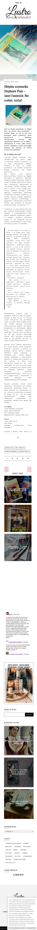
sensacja (8, 859)
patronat (23, 849)
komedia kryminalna (11, 451)
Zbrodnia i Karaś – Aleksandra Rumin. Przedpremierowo (17, 547)
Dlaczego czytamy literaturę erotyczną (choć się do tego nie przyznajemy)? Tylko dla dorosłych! (19, 740)
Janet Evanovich (20, 447)
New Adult (8, 846)
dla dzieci (8, 853)
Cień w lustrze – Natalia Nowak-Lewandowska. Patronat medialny (19, 666)
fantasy (17, 853)
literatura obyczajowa (13, 843)
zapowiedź (8, 856)
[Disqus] (18, 588)
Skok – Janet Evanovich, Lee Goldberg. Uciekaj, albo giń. (18, 489)
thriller (8, 849)
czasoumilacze (10, 862)
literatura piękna (20, 859)
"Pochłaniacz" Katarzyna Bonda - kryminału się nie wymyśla (18, 803)
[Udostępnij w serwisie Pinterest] (28, 458)
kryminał (18, 846)
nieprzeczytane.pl (10, 433)
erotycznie (27, 846)
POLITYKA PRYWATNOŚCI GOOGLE (17, 928)
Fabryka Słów (9, 447)
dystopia (18, 856)
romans (26, 843)
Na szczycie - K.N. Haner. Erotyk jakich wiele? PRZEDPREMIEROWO (19, 772)
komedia (25, 853)
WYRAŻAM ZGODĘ (31, 928)
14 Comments (16, 81)
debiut (15, 849)
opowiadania (27, 856)
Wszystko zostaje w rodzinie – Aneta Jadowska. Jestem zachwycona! (18, 518)
